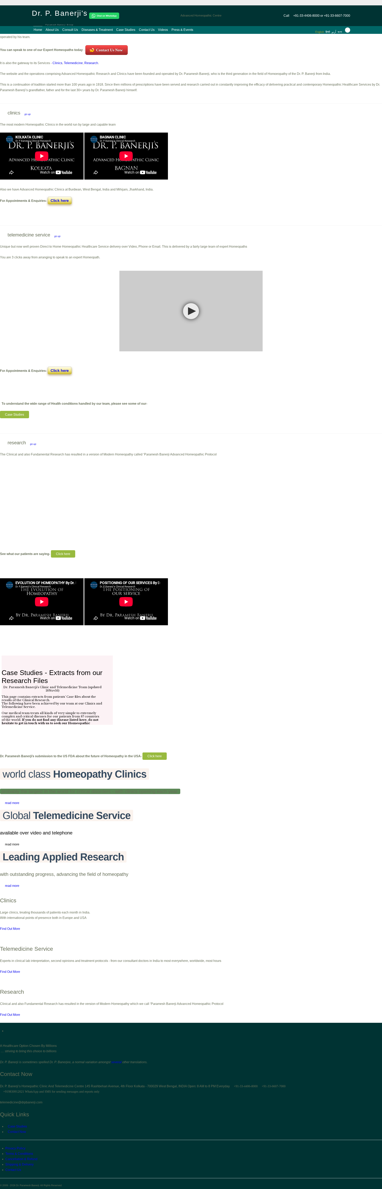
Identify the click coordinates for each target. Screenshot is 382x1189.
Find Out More (10, 928)
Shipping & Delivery (19, 1164)
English (319, 31)
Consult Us (70, 29)
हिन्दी (327, 31)
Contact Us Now (109, 50)
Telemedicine (73, 63)
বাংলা (340, 31)
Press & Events (182, 29)
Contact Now (17, 1131)
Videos (163, 29)
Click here (60, 200)
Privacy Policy (15, 1148)
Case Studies (125, 29)
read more (12, 803)
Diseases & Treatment (97, 29)
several (116, 1062)
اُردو (334, 31)
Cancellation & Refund (21, 1159)
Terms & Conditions (19, 1153)
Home (38, 29)
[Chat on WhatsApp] (104, 16)
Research (91, 63)
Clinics (57, 63)
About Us (52, 29)
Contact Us (147, 29)
